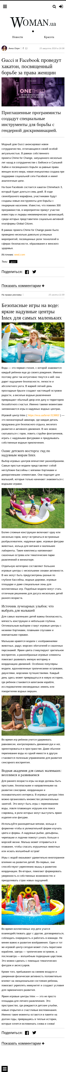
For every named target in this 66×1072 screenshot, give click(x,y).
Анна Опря (14, 48)
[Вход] (61, 6)
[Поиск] (54, 6)
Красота (49, 37)
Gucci (13, 262)
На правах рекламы (12, 294)
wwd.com (19, 254)
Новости (17, 37)
